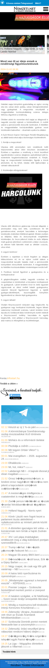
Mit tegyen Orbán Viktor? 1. (23, 450)
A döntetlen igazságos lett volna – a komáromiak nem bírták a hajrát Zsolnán (24, 529)
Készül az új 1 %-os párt (22, 427)
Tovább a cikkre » (9, 383)
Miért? (38, 3)
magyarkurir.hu (11, 459)
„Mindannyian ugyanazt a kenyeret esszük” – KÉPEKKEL (24, 582)
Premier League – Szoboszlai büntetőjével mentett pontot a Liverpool (23, 589)
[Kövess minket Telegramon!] (22, 423)
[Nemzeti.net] (24, 9)
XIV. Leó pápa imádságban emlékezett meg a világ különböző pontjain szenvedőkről (24, 540)
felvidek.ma (6, 436)
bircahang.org (42, 427)
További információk (33, 665)
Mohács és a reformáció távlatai (26, 440)
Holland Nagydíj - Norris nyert (24, 510)
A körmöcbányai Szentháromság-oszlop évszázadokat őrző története (23, 433)
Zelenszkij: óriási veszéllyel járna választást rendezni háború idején (22, 630)
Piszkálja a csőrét (18, 446)
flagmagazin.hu (34, 446)
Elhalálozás (14, 463)
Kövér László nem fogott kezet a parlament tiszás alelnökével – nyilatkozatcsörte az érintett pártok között (24, 519)
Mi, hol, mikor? (16, 467)
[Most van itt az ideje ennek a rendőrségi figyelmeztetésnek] (24, 99)
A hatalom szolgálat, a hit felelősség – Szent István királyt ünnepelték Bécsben (24, 597)
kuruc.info (24, 489)
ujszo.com (5, 533)
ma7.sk (28, 584)
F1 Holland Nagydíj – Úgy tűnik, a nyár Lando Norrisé (22, 50)
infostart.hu (13, 378)
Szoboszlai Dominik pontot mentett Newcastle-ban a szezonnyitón (24, 623)
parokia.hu (5, 442)
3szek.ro (24, 463)
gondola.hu (23, 474)
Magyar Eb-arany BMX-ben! (24, 554)
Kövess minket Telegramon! (19, 3)
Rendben (16, 665)
